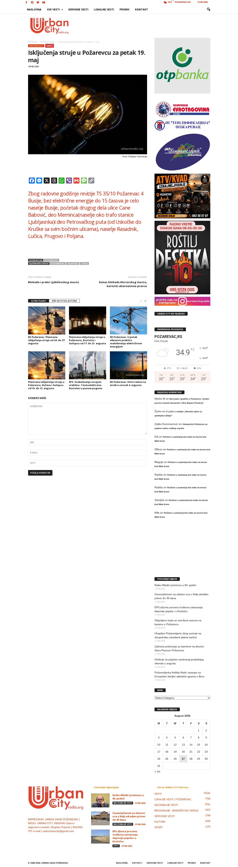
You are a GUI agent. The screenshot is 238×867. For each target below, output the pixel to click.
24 (158, 758)
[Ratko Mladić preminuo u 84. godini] (100, 800)
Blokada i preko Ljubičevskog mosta (53, 282)
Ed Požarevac (51, 260)
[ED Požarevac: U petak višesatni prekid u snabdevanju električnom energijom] (128, 320)
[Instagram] (32, 2)
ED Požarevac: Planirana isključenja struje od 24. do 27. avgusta (46, 340)
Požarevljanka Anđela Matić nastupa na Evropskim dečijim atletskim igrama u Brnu (179, 674)
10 (158, 744)
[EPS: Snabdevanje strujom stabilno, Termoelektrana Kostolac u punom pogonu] (87, 365)
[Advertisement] (146, 25)
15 (198, 744)
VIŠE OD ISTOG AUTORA (64, 300)
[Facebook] (26, 2)
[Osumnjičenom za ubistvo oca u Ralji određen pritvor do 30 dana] (100, 818)
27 (183, 758)
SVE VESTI (53, 9)
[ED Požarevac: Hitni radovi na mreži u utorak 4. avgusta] (128, 365)
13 (183, 744)
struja (84, 263)
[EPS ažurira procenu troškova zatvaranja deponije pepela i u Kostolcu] (100, 837)
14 (190, 744)
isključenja (72, 263)
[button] (208, 9)
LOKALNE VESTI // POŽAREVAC (172, 799)
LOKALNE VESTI (104, 9)
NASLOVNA (34, 9)
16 (206, 744)
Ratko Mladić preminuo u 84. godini (175, 585)
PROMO (124, 9)
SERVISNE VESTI (78, 9)
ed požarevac (58, 263)
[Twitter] (38, 2)
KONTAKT (141, 9)
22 (198, 751)
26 (175, 758)
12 (175, 744)
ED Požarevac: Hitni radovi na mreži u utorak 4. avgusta (128, 383)
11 (166, 744)
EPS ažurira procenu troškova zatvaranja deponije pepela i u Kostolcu (179, 609)
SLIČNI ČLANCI (38, 300)
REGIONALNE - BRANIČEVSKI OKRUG (176, 810)
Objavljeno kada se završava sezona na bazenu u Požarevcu (178, 622)
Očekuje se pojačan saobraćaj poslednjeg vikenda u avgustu (179, 661)
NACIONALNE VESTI (122, 803)
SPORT (158, 827)
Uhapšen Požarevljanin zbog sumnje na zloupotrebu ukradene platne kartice (178, 635)
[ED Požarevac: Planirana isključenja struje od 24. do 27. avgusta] (46, 320)
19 (175, 751)
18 (166, 751)
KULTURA (159, 821)
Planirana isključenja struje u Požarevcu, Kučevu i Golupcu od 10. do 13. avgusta (46, 385)
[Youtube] (43, 2)
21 (190, 751)
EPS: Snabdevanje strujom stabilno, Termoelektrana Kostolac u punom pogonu (85, 385)
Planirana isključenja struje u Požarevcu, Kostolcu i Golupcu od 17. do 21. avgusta (87, 340)
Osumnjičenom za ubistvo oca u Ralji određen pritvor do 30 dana (181, 596)
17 (158, 751)
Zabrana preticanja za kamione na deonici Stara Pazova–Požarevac (179, 648)
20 (183, 751)
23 (206, 751)
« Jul (157, 771)
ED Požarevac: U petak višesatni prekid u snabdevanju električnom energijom (126, 341)
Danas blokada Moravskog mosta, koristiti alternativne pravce (123, 284)
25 (166, 758)
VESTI (49, 46)
